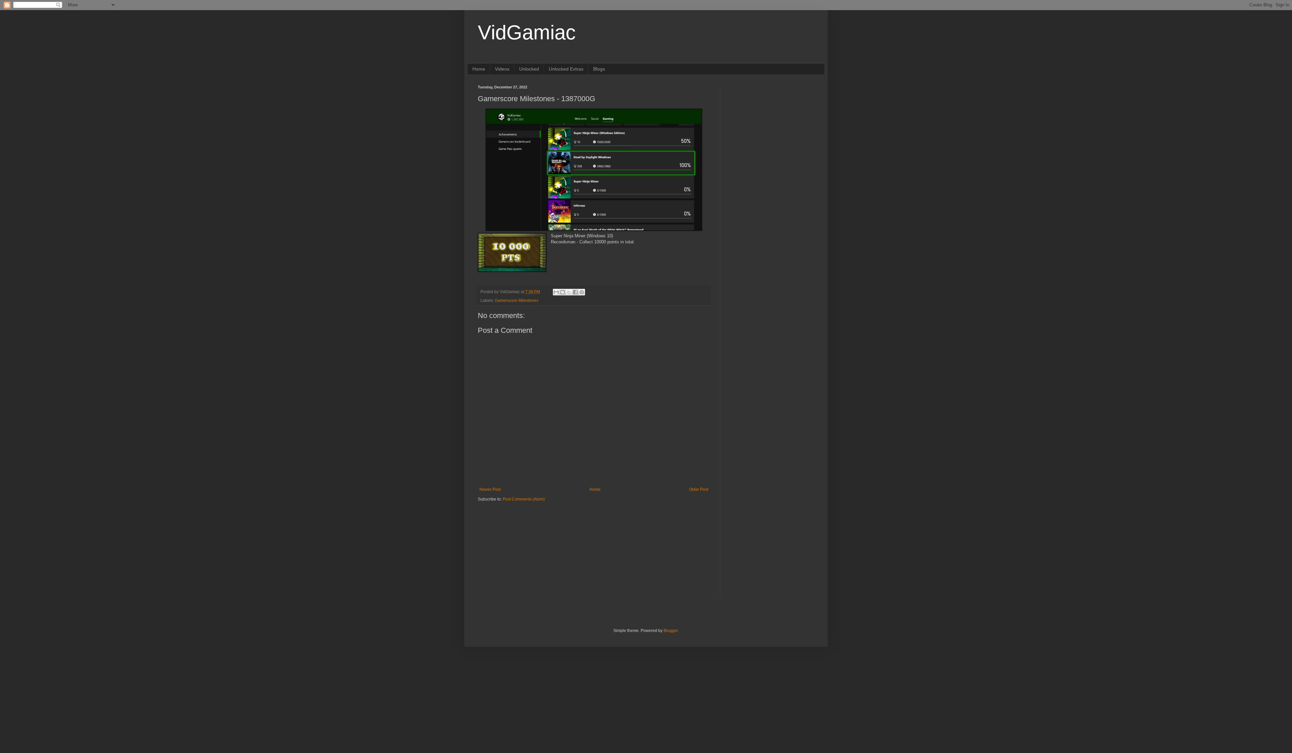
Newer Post (490, 489)
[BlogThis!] (562, 292)
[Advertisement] (520, 544)
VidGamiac (527, 32)
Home (478, 69)
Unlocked (529, 69)
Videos (502, 69)
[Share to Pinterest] (581, 292)
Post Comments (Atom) (524, 499)
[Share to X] (569, 292)
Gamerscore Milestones (516, 300)
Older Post (698, 489)
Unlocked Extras (566, 69)
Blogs (599, 69)
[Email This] (556, 292)
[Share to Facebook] (575, 292)
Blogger (670, 630)
